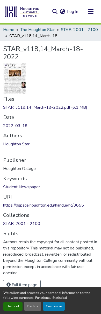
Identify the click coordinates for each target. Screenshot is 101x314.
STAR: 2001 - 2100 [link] (79, 30)
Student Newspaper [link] (21, 187)
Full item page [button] (24, 285)
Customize (54, 306)
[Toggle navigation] (90, 12)
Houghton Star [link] (16, 144)
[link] (50, 107)
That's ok (13, 306)
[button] (22, 11)
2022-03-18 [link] (15, 126)
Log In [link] (72, 11)
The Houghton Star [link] (37, 30)
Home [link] (8, 30)
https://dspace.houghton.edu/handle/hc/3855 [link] (43, 205)
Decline (32, 306)
